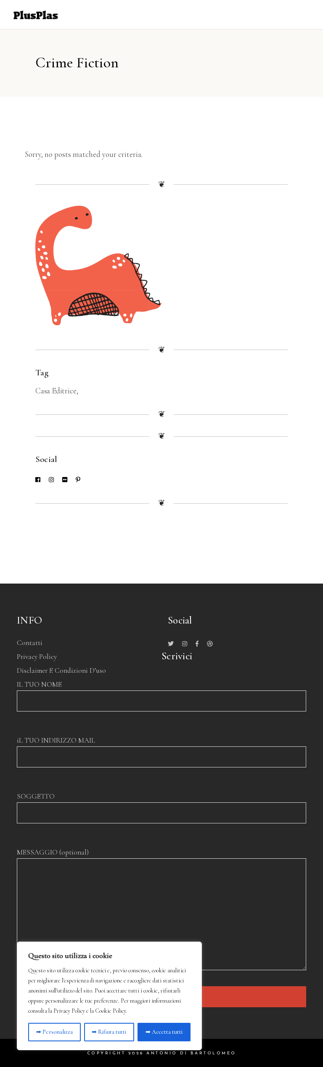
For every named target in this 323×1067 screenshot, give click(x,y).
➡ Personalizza (54, 1031)
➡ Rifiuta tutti (109, 1031)
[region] (109, 996)
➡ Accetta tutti (164, 1031)
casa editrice (56, 390)
